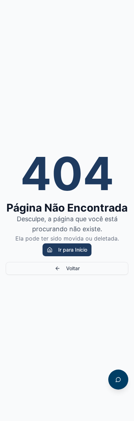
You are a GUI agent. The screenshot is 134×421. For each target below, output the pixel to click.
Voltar (73, 268)
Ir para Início (72, 250)
